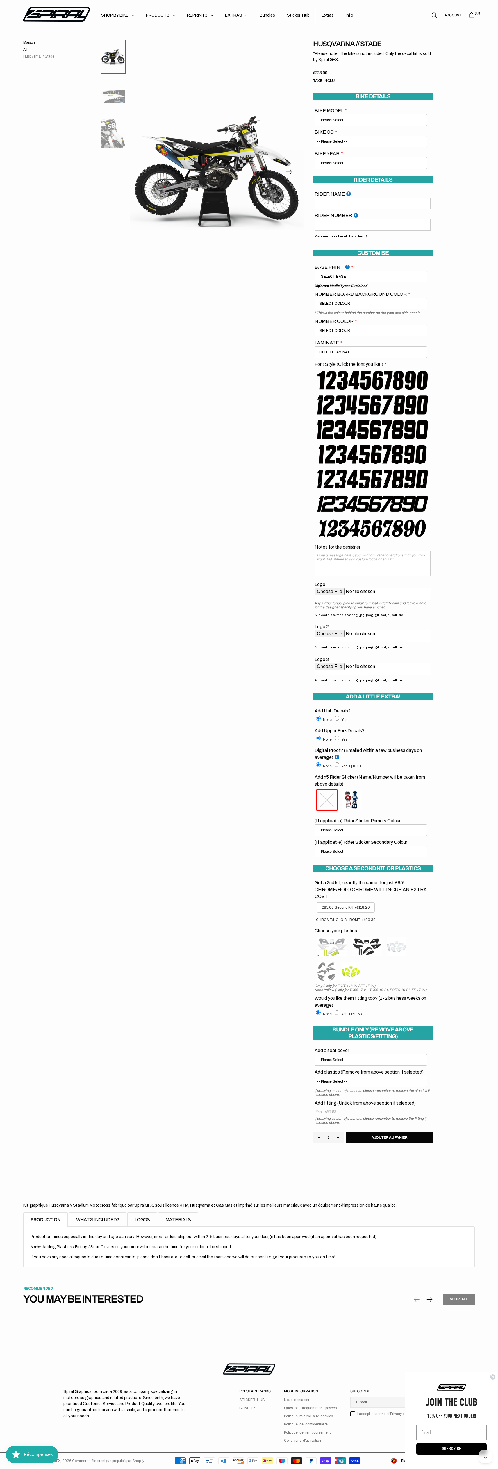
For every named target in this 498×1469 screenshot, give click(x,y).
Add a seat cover (332, 1050)
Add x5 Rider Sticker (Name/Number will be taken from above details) (370, 781)
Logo (320, 584)
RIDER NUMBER (333, 215)
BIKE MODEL (329, 110)
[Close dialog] (493, 1377)
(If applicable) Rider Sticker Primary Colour (358, 820)
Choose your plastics (336, 930)
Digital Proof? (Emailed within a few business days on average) (368, 754)
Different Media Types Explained (341, 286)
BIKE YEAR (327, 153)
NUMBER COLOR (334, 321)
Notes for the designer (337, 546)
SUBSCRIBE (451, 1449)
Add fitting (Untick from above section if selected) (365, 1103)
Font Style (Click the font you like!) (349, 364)
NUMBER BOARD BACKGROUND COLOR (361, 294)
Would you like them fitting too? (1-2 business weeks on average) (370, 1002)
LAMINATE (327, 342)
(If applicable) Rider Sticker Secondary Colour (361, 842)
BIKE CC (324, 132)
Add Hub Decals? (333, 710)
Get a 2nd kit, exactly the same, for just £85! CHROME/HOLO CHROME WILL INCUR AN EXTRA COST (371, 889)
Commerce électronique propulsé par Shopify (108, 1461)
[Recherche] (434, 15)
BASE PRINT (329, 267)
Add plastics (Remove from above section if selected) (369, 1071)
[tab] (45, 1219)
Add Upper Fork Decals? (340, 730)
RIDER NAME (330, 193)
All (25, 49)
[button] (453, 15)
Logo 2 (322, 626)
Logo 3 (322, 659)
